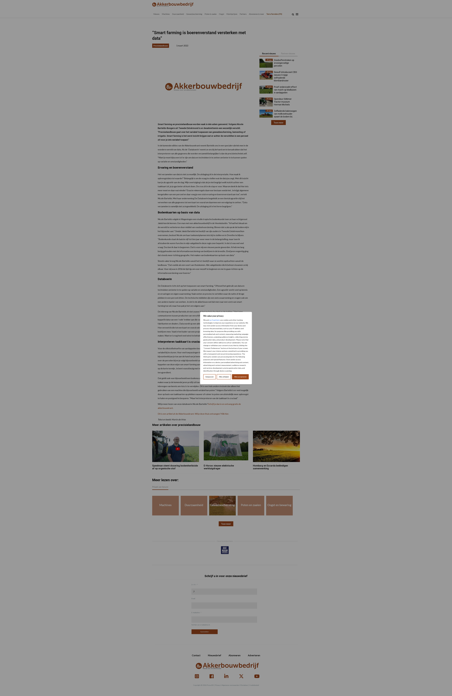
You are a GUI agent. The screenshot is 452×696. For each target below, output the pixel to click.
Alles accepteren (240, 377)
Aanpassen (209, 377)
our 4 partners (214, 320)
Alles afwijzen (224, 377)
